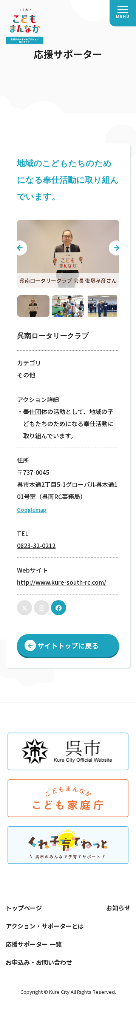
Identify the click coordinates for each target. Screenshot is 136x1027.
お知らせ (118, 907)
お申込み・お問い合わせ (39, 962)
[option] (68, 254)
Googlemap (31, 509)
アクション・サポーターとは (45, 925)
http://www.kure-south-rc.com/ (61, 582)
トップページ (24, 907)
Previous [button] (19, 248)
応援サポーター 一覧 (34, 943)
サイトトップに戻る (68, 645)
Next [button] (116, 248)
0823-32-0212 (36, 545)
